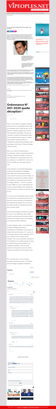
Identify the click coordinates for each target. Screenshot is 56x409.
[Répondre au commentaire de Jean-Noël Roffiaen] (14, 332)
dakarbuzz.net (42, 173)
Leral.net (42, 180)
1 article (28, 271)
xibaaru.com (42, 187)
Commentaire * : (10, 372)
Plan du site (23, 407)
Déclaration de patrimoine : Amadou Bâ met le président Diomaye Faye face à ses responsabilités (42, 133)
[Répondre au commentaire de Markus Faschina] (14, 306)
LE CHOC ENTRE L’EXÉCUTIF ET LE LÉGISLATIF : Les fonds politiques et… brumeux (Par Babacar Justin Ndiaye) (41, 115)
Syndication (27, 407)
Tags (33, 407)
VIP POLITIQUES (24, 13)
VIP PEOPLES (41, 13)
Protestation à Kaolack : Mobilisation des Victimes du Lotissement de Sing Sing (41, 96)
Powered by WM (37, 407)
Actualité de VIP (18, 13)
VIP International (10, 15)
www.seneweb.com (42, 186)
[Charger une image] (33, 292)
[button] (12, 288)
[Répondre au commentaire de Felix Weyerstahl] (14, 320)
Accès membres (19, 407)
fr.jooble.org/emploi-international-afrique (42, 176)
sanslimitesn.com (42, 183)
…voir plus (31, 302)
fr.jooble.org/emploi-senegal (42, 177)
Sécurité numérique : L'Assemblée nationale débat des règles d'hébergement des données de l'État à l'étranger (42, 226)
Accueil (8, 13)
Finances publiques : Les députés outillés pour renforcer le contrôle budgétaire (13, 398)
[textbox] (21, 291)
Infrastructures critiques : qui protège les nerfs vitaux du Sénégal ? (41, 220)
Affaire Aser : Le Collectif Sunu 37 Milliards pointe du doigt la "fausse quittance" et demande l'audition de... (42, 232)
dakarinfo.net (42, 174)
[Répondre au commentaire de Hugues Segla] (12, 351)
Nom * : (9, 364)
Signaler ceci (32, 267)
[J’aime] (7, 277)
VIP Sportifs (13, 13)
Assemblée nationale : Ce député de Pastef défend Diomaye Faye (42, 139)
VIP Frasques (30, 13)
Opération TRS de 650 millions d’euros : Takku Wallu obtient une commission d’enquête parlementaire (41, 202)
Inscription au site (31, 407)
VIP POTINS (36, 13)
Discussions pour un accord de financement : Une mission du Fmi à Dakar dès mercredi (42, 127)
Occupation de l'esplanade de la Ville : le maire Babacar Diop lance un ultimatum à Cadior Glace (41, 121)
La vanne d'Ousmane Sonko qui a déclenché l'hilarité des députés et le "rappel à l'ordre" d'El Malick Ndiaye (42, 214)
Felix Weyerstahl (12, 117)
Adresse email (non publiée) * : (12, 367)
